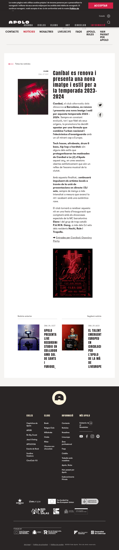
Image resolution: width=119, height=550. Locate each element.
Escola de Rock (32, 449)
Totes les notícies (22, 64)
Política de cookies (57, 544)
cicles (42, 25)
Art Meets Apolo (66, 28)
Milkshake (48, 432)
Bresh (46, 423)
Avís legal (27, 544)
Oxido (46, 437)
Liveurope (66, 437)
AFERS (29, 430)
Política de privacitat (40, 544)
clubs (54, 25)
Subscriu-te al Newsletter (84, 425)
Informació (98, 25)
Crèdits (65, 453)
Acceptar (100, 5)
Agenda (28, 25)
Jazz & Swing (31, 439)
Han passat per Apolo (104, 35)
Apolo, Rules (90, 33)
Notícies (65, 428)
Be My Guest (31, 435)
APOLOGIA (31, 444)
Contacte (66, 423)
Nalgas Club (49, 428)
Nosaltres (65, 432)
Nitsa (46, 442)
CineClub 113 (80, 27)
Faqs (64, 449)
